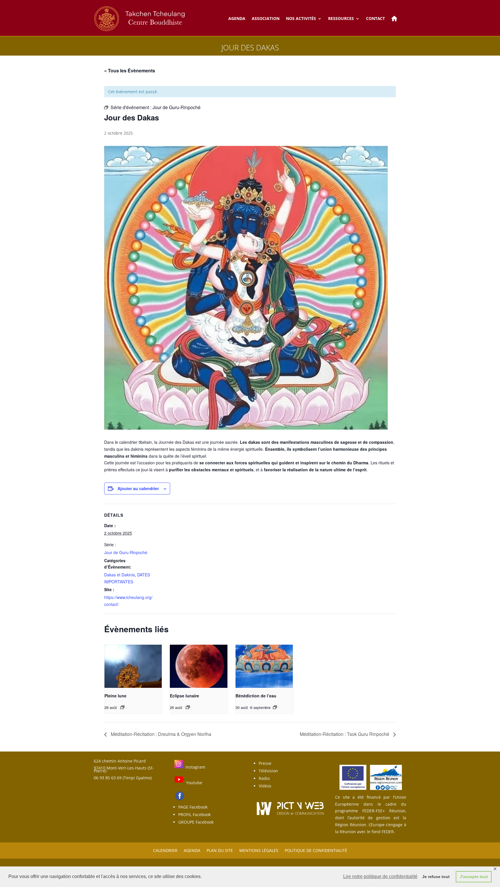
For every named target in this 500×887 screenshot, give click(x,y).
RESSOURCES (341, 18)
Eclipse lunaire (184, 696)
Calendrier (165, 850)
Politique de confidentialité (316, 850)
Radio (264, 778)
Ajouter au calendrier (138, 488)
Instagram (195, 767)
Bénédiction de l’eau (256, 696)
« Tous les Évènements (129, 70)
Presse (265, 763)
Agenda (192, 850)
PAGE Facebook (192, 807)
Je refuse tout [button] (436, 876)
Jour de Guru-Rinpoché (125, 552)
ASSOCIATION (266, 18)
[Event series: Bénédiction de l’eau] (275, 707)
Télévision (268, 771)
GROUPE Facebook (196, 822)
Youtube (194, 782)
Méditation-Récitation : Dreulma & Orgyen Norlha (160, 734)
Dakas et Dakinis (119, 575)
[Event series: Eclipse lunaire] (188, 707)
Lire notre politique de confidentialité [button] (380, 876)
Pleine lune (115, 696)
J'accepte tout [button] (474, 876)
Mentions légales (258, 850)
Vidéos (265, 786)
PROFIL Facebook (194, 814)
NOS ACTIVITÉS (301, 18)
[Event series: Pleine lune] (122, 707)
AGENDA (236, 18)
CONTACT (375, 18)
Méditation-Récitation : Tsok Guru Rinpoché (345, 734)
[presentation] (133, 666)
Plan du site (220, 850)
